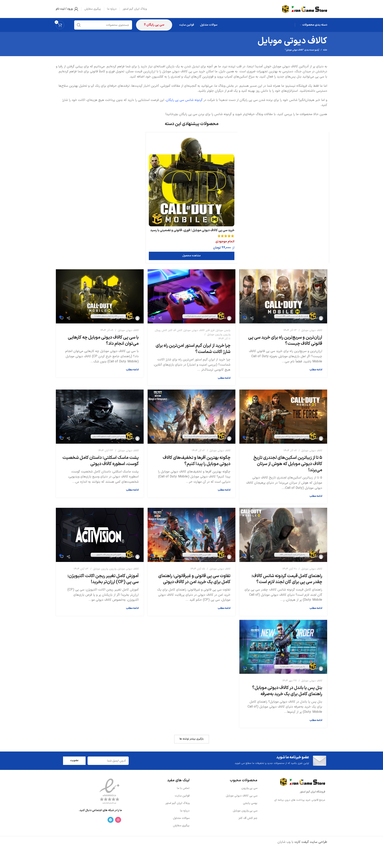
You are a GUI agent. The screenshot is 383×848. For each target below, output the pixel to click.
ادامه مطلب (315, 370)
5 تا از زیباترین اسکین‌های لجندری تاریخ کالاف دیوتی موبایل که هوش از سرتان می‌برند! (287, 463)
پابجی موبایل (223, 330)
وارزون (226, 335)
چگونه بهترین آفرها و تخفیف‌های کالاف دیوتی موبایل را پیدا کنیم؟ (196, 460)
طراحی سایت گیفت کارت (310, 842)
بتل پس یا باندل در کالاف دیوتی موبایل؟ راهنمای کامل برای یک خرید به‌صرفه (287, 691)
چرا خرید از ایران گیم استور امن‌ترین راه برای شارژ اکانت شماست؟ (193, 348)
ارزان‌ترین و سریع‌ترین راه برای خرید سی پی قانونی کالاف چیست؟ (285, 340)
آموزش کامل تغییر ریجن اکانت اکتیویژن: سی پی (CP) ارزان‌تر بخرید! (103, 579)
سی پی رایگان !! (154, 24)
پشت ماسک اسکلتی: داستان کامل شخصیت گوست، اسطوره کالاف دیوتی (100, 460)
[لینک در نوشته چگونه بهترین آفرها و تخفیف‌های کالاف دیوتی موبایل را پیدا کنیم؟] (191, 417)
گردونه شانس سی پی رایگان (184, 100)
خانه (325, 50)
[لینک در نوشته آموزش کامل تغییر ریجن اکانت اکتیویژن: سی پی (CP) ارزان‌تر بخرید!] (100, 535)
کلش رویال (161, 330)
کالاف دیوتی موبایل (311, 330)
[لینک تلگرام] (111, 820)
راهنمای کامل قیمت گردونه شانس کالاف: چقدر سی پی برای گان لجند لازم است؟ (287, 579)
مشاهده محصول (191, 256)
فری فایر (210, 330)
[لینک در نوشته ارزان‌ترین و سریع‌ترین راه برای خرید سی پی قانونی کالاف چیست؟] (283, 296)
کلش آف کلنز (175, 330)
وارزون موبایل (214, 335)
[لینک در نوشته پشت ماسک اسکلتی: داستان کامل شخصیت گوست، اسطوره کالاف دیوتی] (100, 417)
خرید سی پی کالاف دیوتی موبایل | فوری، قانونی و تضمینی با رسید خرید (192, 232)
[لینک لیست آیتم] (225, 788)
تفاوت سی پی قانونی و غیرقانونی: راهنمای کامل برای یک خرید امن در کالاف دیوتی (194, 579)
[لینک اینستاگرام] (118, 820)
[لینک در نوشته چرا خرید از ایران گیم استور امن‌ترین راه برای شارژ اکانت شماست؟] (191, 296)
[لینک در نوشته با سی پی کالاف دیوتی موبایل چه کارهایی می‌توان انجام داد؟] (100, 296)
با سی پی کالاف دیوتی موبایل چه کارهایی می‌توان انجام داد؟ (103, 340)
